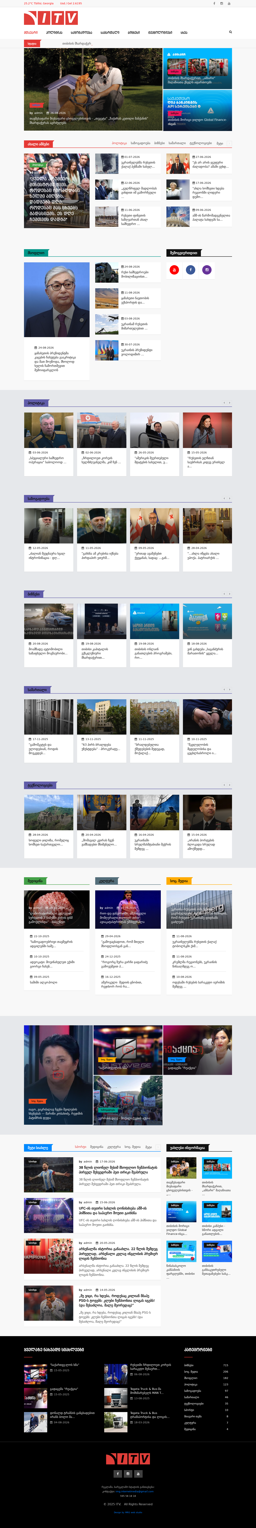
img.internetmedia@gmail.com (135, 1491)
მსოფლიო (36, 253)
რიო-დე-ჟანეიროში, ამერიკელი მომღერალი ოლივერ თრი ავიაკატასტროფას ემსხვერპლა (123, 918)
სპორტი (80, 1147)
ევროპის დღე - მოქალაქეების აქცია (124, 1118)
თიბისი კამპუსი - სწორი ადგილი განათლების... (213, 1230)
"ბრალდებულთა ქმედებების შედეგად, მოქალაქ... (149, 749)
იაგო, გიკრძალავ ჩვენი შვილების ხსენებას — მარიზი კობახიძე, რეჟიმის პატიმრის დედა (56, 1114)
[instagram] (222, 3)
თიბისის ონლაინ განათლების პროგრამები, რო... (153, 653)
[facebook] (214, 3)
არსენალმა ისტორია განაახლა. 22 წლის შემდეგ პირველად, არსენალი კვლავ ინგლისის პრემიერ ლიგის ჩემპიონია (118, 1253)
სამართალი (110, 32)
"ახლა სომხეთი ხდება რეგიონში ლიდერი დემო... (208, 193)
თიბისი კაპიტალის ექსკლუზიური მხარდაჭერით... (95, 653)
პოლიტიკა (54, 32)
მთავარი (31, 32)
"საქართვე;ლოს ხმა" (113, 1068)
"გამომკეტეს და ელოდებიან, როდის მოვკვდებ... (43, 749)
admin (38, 112)
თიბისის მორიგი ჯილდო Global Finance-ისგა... (177, 1230)
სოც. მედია (179, 881)
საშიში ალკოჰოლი (43, 982)
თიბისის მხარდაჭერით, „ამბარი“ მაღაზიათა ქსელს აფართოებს (108, 43)
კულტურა (106, 881)
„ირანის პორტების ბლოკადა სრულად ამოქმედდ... (201, 845)
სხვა (184, 32)
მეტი (220, 143)
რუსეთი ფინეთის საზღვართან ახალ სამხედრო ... (134, 220)
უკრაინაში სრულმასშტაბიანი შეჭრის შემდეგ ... (152, 845)
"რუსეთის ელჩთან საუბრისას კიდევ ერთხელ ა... (206, 462)
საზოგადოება (81, 32)
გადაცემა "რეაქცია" (182, 1068)
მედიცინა (35, 881)
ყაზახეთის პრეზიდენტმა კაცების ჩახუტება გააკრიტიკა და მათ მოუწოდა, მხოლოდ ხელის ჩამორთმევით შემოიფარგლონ (55, 361)
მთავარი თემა (206, 1416)
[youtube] (229, 3)
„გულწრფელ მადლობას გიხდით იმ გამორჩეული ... (139, 193)
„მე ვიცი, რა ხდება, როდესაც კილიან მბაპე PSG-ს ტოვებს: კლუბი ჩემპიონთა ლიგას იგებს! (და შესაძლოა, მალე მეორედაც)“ (117, 1300)
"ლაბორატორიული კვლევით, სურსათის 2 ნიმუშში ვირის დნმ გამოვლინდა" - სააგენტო (51, 918)
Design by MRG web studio (128, 1512)
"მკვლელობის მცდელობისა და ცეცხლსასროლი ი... (201, 749)
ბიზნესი (134, 32)
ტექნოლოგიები (160, 32)
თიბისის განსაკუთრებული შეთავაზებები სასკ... (216, 1269)
